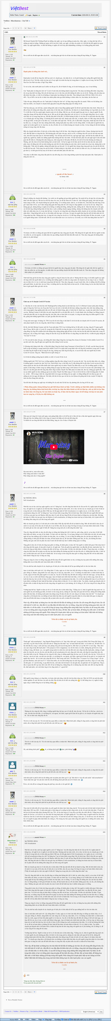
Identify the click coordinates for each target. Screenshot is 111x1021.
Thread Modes (101, 32)
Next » (30, 28)
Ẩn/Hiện (94, 1019)
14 (25, 28)
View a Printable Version (15, 1000)
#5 (104, 259)
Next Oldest (8, 988)
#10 (104, 674)
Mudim (12, 1019)
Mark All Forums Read (51, 1011)
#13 (104, 761)
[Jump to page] (34, 28)
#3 (104, 194)
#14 (104, 791)
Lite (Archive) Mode (36, 1011)
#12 (104, 733)
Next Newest (17, 988)
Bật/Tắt (86, 1019)
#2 (104, 67)
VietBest (6, 21)
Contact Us (8, 1011)
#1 (104, 37)
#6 (104, 297)
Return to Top (24, 1011)
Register (35, 15)
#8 (104, 494)
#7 (104, 412)
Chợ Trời (25, 21)
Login (29, 15)
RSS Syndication (64, 1011)
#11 (104, 702)
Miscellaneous (16, 21)
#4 (104, 229)
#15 (104, 832)
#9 (104, 637)
